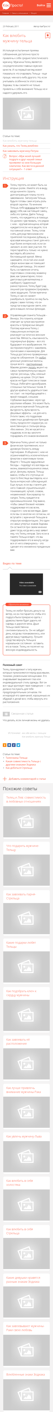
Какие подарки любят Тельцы (21, 945)
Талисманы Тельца (16, 757)
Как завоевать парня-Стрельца (21, 896)
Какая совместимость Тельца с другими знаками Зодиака (23, 763)
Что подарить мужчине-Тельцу (22, 848)
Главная (5, 13)
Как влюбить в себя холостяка (19, 1183)
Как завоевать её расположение (18, 1042)
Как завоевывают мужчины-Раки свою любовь (25, 1328)
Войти (41, 5)
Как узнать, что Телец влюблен (20, 145)
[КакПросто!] (12, 5)
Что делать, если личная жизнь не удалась (26, 720)
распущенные (34, 364)
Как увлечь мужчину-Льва (24, 1136)
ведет (13, 211)
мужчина (30, 207)
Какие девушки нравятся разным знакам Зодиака (23, 1280)
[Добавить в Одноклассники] (4, 745)
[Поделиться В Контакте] (9, 745)
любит (42, 357)
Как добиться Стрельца (19, 767)
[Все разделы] (49, 5)
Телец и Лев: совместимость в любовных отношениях (26, 799)
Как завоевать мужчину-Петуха (20, 151)
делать (32, 367)
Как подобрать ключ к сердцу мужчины (21, 993)
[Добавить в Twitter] (18, 745)
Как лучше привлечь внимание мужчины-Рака (23, 1090)
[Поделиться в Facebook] (14, 745)
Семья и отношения (20, 13)
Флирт (34, 13)
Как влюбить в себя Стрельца (19, 1231)
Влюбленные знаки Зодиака (25, 1374)
